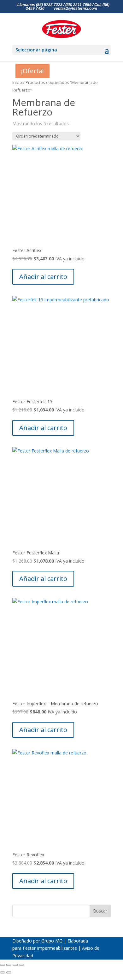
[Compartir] (15, 965)
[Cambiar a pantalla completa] (8, 965)
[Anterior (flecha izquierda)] (2, 972)
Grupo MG (51, 941)
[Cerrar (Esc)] (21, 965)
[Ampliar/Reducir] (2, 965)
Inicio (17, 82)
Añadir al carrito (43, 276)
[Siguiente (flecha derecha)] (8, 972)
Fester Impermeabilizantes (50, 948)
